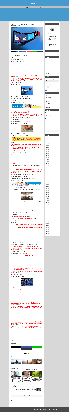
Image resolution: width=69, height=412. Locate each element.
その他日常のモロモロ (56, 409)
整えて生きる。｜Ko (52, 32)
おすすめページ (35, 409)
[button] (40, 51)
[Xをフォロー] (25, 353)
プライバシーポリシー (49, 103)
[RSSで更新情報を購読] (28, 353)
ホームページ (47, 105)
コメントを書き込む (26, 395)
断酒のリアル (50, 409)
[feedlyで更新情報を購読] (26, 353)
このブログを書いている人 (49, 97)
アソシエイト (47, 99)
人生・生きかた (48, 107)
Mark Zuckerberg (13, 82)
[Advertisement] (34, 15)
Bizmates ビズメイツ (14, 343)
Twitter (47, 95)
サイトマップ (47, 101)
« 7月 (46, 90)
